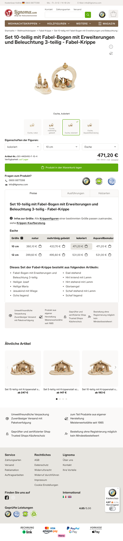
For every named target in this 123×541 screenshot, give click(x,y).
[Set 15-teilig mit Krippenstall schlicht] (23, 372)
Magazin (109, 23)
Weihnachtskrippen (22, 23)
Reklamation (12, 470)
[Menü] (118, 489)
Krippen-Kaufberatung (31, 223)
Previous (7, 367)
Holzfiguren (56, 23)
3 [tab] (63, 399)
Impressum (40, 480)
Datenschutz (41, 465)
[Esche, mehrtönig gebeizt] (52, 127)
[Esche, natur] (32, 127)
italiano (64, 496)
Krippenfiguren (49, 218)
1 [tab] (56, 399)
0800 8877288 (32, 3)
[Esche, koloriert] (71, 127)
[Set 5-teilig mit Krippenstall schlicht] (61, 372)
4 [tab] (66, 399)
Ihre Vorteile (69, 470)
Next (115, 367)
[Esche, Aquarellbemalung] (90, 127)
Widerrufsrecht (42, 470)
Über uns (68, 460)
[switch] (112, 509)
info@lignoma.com (92, 3)
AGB (36, 460)
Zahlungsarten (63, 9)
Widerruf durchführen (46, 475)
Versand (77, 9)
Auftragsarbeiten (14, 475)
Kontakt (49, 9)
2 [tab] (60, 399)
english (69, 496)
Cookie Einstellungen (46, 485)
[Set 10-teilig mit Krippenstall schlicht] (100, 372)
